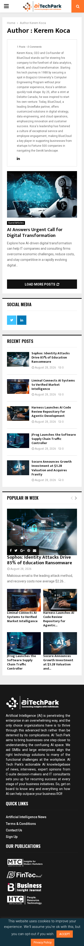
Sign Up (12, 837)
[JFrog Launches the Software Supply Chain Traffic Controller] (18, 440)
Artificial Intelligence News (26, 817)
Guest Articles (16, 223)
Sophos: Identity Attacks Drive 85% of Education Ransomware (51, 357)
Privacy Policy (43, 942)
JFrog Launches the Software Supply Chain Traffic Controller (54, 439)
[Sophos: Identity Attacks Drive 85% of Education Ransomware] (18, 359)
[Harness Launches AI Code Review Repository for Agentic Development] (18, 413)
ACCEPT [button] (64, 934)
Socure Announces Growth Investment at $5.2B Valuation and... (58, 662)
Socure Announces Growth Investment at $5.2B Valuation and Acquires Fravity (52, 468)
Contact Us (14, 830)
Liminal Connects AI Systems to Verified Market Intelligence (53, 385)
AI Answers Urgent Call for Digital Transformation (35, 232)
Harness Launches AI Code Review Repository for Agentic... (58, 619)
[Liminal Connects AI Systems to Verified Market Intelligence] (18, 386)
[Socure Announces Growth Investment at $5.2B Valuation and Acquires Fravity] (18, 467)
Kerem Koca (38, 23)
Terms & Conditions (21, 824)
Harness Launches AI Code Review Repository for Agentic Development (51, 411)
